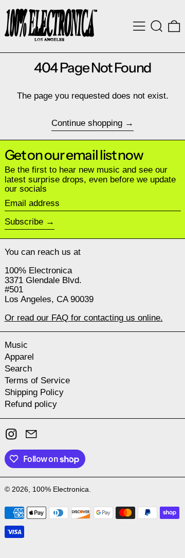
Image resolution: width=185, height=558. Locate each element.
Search (18, 369)
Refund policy (31, 404)
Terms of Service (37, 380)
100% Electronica (60, 489)
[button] (156, 26)
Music (16, 345)
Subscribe (24, 222)
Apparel (19, 357)
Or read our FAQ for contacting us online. (84, 318)
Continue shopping (86, 123)
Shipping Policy (34, 392)
